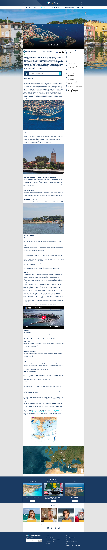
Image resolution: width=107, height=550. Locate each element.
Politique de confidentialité (71, 541)
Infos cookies (69, 539)
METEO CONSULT (53, 410)
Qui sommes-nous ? (50, 541)
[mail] (81, 4)
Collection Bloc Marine (69, 7)
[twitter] (55, 528)
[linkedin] (59, 528)
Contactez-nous (49, 535)
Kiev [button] (73, 454)
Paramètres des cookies (71, 537)
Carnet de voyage (32, 481)
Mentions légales (69, 535)
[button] (82, 470)
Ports (34, 7)
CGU (67, 543)
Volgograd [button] (83, 456)
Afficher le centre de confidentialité (73, 545)
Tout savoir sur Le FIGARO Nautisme (53, 539)
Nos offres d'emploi (49, 537)
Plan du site (48, 543)
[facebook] (48, 528)
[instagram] (52, 528)
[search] (81, 2)
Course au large (54, 481)
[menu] (23, 3)
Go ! (40, 540)
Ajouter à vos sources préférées (31, 54)
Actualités (28, 7)
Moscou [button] (78, 448)
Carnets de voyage (43, 7)
